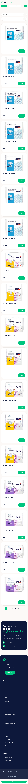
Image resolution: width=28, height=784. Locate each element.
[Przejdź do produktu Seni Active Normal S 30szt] (14, 422)
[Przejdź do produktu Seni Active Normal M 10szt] (14, 325)
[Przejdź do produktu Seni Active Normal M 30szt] (14, 357)
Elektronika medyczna (9, 739)
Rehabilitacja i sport (8, 726)
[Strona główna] (7, 2)
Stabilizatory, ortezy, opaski (10, 723)
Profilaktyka (7, 733)
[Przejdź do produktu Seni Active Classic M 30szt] (14, 130)
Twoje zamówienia (8, 757)
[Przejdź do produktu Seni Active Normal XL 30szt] (14, 454)
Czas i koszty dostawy (9, 707)
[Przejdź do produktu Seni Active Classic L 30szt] (14, 65)
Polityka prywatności (11, 774)
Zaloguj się (9, 672)
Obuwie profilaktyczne (9, 742)
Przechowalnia (7, 763)
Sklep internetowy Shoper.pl (12, 776)
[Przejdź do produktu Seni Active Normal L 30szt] (14, 292)
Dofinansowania (8, 684)
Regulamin (7, 711)
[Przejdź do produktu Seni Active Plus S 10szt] (14, 552)
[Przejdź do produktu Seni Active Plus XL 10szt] (14, 584)
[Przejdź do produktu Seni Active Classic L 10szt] (14, 33)
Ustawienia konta (8, 760)
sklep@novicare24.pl (10, 646)
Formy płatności (8, 701)
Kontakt (6, 688)
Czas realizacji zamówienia (10, 714)
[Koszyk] (25, 6)
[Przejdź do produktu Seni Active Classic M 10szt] (14, 98)
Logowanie (22, 2)
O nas (6, 691)
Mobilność (6, 736)
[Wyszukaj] (24, 18)
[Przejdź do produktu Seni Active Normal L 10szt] (14, 260)
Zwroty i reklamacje (8, 704)
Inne (5, 745)
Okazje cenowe (7, 748)
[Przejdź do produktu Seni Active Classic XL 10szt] (14, 195)
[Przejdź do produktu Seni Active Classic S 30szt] (14, 163)
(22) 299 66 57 (9, 642)
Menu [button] (3, 5)
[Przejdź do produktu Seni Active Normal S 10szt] (14, 389)
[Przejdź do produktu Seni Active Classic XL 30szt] (14, 227)
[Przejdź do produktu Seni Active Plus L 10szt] (14, 487)
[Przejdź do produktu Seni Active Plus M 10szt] (14, 519)
